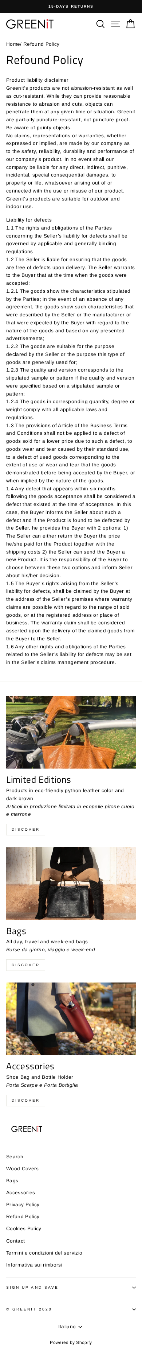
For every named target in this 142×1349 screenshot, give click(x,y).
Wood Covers (22, 1168)
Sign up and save (32, 1287)
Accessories (20, 1192)
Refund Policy (22, 1216)
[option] (71, 6)
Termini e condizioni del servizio (44, 1253)
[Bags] (71, 883)
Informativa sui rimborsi (34, 1265)
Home (13, 44)
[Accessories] (71, 1019)
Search (14, 1156)
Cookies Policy (24, 1228)
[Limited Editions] (71, 732)
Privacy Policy (23, 1204)
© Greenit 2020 (29, 1309)
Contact (15, 1241)
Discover (26, 829)
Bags (12, 1180)
